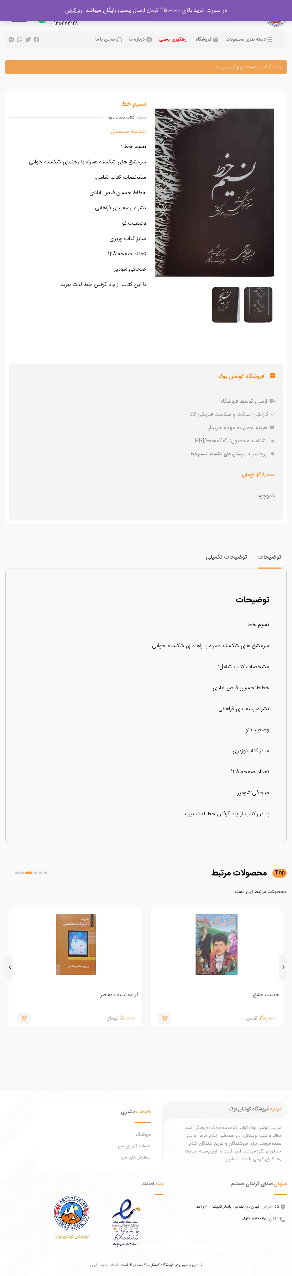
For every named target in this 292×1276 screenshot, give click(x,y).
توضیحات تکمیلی (226, 557)
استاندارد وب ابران (104, 1265)
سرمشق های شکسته (228, 454)
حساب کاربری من (134, 1146)
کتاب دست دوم (252, 67)
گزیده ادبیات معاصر (119, 995)
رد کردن (73, 10)
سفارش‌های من (136, 1157)
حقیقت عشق (266, 995)
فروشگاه (203, 39)
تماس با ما (105, 39)
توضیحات (269, 557)
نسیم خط (199, 454)
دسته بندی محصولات (245, 39)
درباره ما (137, 39)
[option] (258, 305)
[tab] (269, 561)
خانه (276, 67)
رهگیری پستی (173, 39)
